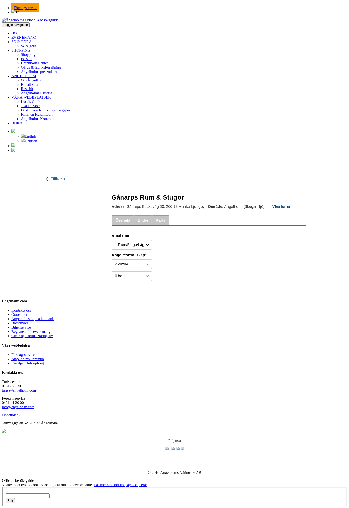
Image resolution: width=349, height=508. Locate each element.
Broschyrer (19, 323)
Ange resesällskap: (129, 255)
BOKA (17, 123)
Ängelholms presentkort (39, 72)
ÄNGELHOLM (23, 76)
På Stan (26, 59)
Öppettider (19, 314)
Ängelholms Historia (36, 93)
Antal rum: (121, 236)
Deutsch (31, 141)
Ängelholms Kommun (37, 119)
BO (14, 33)
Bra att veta (29, 84)
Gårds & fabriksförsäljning (41, 67)
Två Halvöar (30, 106)
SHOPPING (20, 50)
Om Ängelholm (32, 80)
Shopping (28, 55)
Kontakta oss (21, 310)
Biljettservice (21, 327)
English (30, 136)
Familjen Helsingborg (37, 114)
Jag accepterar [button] (136, 485)
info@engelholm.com (18, 407)
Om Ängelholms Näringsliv (32, 336)
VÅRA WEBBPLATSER (31, 97)
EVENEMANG (23, 37)
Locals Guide (31, 102)
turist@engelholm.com (19, 390)
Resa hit (27, 89)
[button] (13, 131)
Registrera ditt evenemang (30, 332)
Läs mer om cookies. (109, 485)
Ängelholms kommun (27, 359)
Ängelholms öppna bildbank (32, 319)
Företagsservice (25, 8)
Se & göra (28, 46)
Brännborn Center (34, 63)
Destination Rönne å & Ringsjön (45, 110)
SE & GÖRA (21, 42)
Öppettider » (11, 415)
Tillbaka (57, 179)
